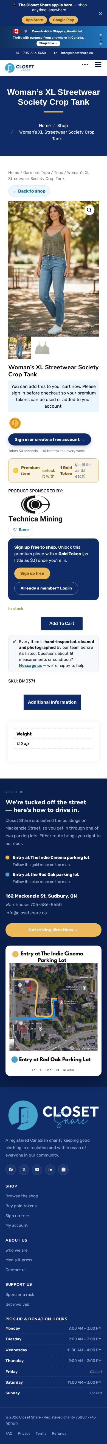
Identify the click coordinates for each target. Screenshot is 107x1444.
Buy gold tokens (21, 1205)
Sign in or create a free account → (50, 439)
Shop (62, 125)
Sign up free (32, 573)
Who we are (16, 1250)
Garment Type (36, 172)
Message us (30, 665)
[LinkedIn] (50, 1169)
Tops (58, 172)
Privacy (24, 1433)
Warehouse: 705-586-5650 (33, 904)
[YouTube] (37, 1169)
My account (16, 1225)
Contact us (16, 1269)
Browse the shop (21, 1196)
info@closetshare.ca (77, 53)
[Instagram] (63, 1169)
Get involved (17, 1304)
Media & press (18, 1259)
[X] (24, 1169)
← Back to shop (29, 191)
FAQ (8, 1433)
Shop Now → (48, 43)
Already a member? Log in (46, 588)
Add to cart (61, 623)
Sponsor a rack (19, 1294)
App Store (34, 20)
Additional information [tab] (52, 702)
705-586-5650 (34, 53)
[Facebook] (10, 1169)
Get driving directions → (53, 929)
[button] (89, 210)
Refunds (59, 1433)
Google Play (63, 20)
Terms (41, 1433)
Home (45, 125)
